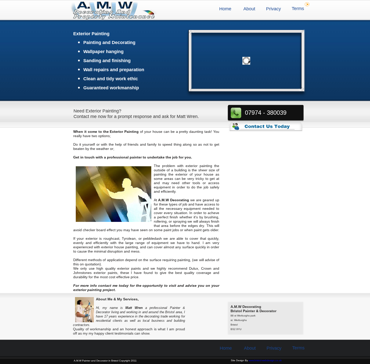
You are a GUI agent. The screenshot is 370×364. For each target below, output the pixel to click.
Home (225, 8)
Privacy (273, 8)
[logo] (113, 10)
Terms (298, 8)
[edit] (307, 4)
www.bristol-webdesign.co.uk (265, 360)
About (249, 8)
